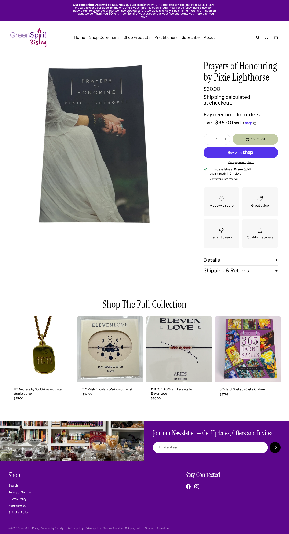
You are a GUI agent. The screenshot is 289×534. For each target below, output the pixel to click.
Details (212, 260)
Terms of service (113, 528)
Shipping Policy (18, 512)
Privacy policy (93, 528)
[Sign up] (275, 447)
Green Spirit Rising (28, 528)
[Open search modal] (257, 37)
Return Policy (17, 506)
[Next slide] (137, 349)
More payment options (241, 162)
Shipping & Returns (226, 270)
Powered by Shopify (51, 528)
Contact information (157, 528)
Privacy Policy (17, 499)
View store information (224, 178)
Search (13, 485)
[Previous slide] (83, 349)
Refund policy (75, 528)
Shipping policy (134, 528)
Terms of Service (19, 492)
